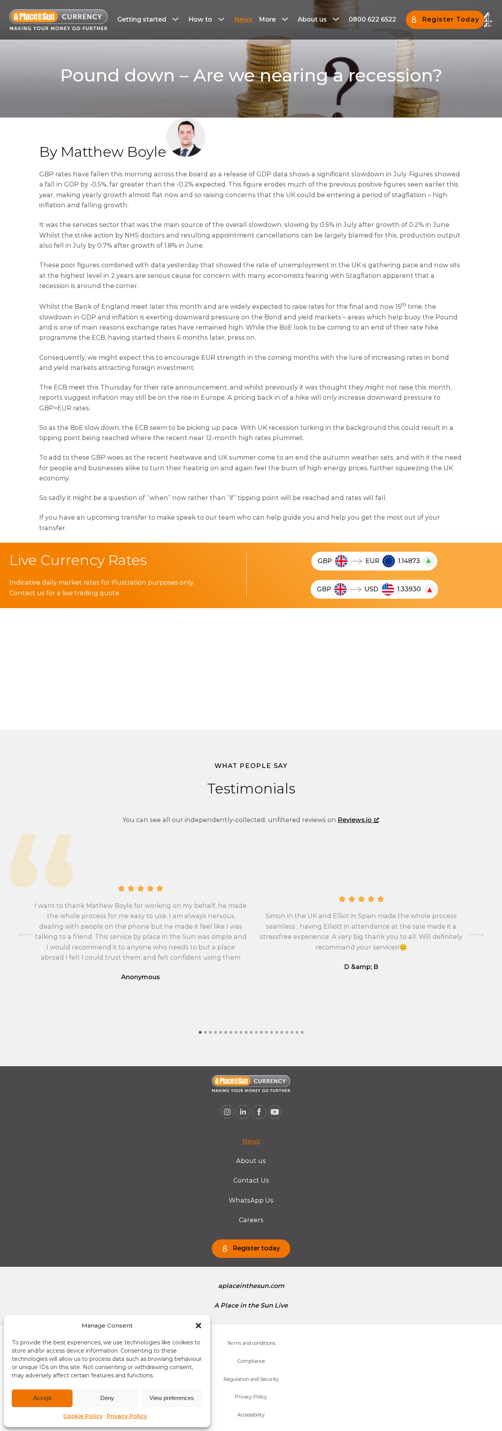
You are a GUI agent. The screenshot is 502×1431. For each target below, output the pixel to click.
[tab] (200, 1032)
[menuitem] (149, 19)
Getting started (141, 19)
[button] (198, 1326)
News (243, 19)
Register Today (450, 19)
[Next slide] (476, 935)
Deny (107, 1398)
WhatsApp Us (251, 1200)
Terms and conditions (251, 1343)
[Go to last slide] (26, 935)
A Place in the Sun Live (251, 1305)
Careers (251, 1220)
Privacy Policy (127, 1416)
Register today (256, 1248)
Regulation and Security (251, 1379)
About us (312, 19)
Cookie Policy (83, 1416)
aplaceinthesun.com (251, 1286)
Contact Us (251, 1180)
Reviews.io (355, 820)
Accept (42, 1398)
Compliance (251, 1361)
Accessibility (251, 1415)
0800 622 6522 (372, 19)
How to (200, 19)
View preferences (171, 1398)
